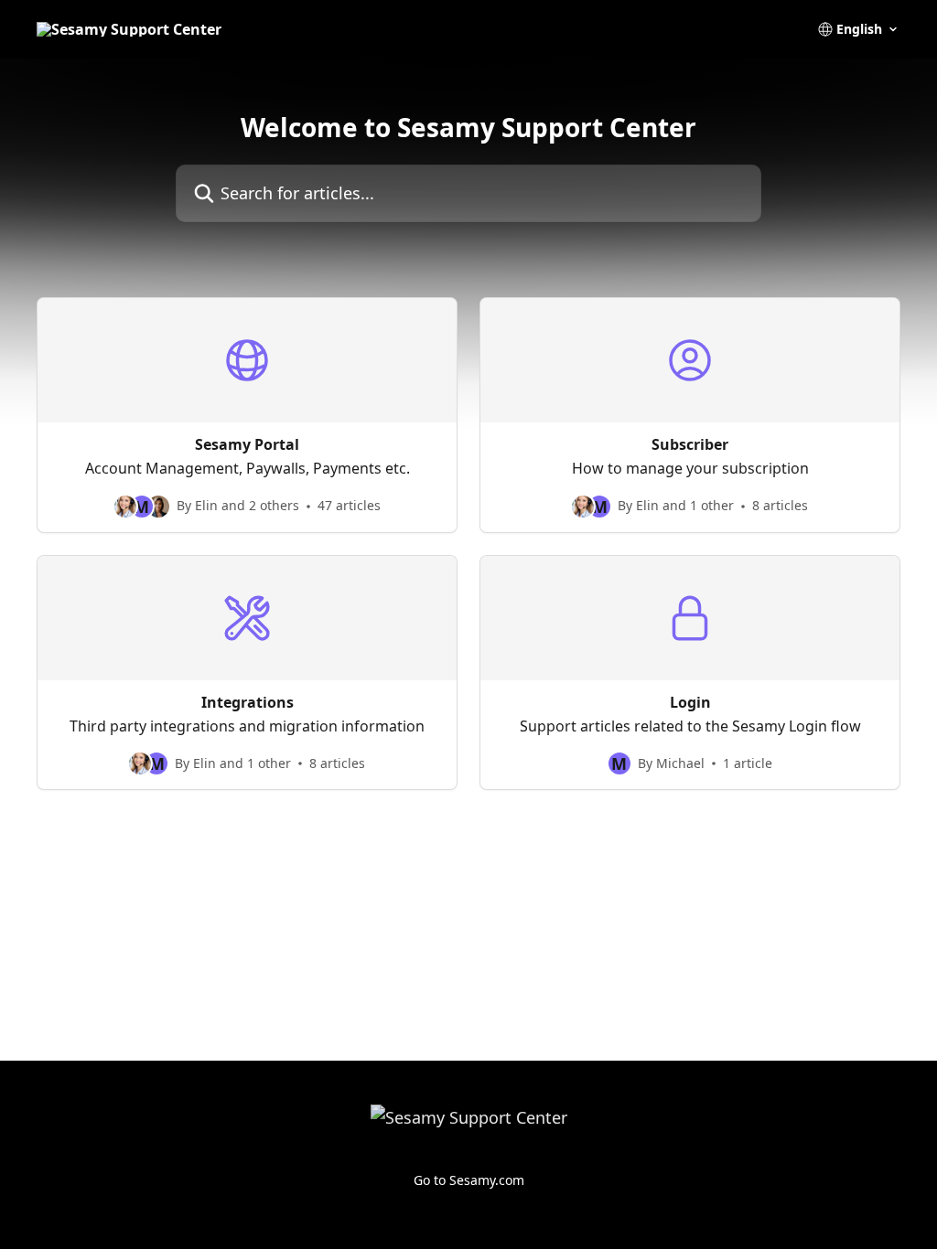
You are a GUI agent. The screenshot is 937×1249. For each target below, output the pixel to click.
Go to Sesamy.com (469, 1180)
